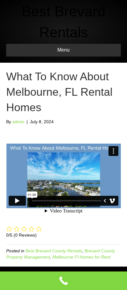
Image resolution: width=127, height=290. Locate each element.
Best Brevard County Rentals (54, 250)
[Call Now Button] (63, 280)
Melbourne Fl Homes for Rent (81, 256)
